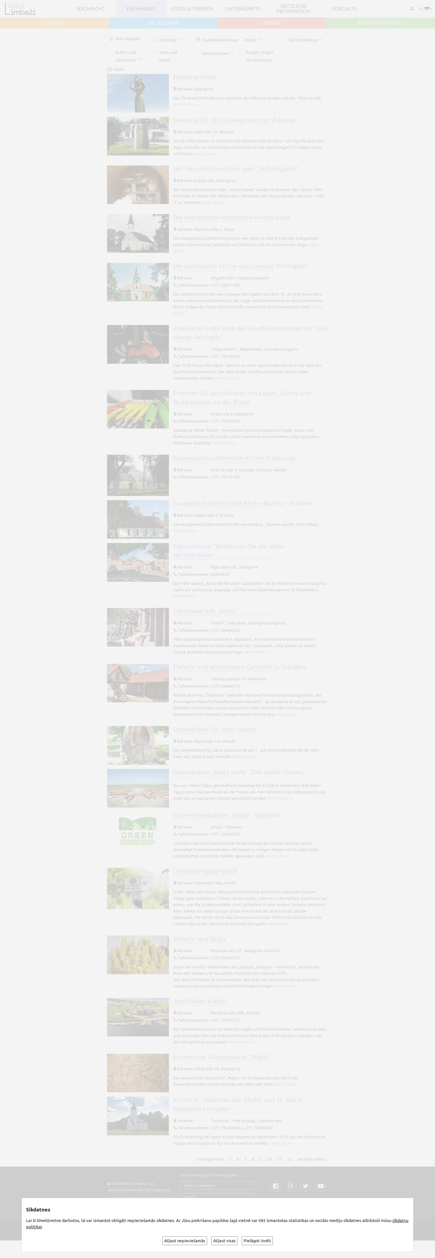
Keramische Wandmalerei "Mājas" (222, 1056)
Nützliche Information (293, 9)
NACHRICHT (91, 8)
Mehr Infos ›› (185, 104)
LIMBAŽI (272, 22)
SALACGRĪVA (163, 22)
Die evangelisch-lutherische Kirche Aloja (231, 217)
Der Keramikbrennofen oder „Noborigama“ (235, 168)
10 (269, 1159)
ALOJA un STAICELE (381, 22)
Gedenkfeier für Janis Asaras (215, 729)
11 (279, 1159)
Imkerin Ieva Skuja (199, 938)
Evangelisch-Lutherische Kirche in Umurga (234, 457)
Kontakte (344, 8)
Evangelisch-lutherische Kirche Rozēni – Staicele (242, 503)
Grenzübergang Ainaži (205, 871)
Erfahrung (141, 8)
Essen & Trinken (192, 8)
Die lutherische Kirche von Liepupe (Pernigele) (240, 265)
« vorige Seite (210, 1159)
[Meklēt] (411, 8)
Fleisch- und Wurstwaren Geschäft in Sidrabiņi (240, 666)
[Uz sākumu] (22, 9)
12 (289, 1159)
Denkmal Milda (194, 77)
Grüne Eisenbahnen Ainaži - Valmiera (226, 815)
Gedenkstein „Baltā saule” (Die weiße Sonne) (238, 772)
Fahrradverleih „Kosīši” (206, 611)
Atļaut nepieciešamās (184, 1240)
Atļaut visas (224, 1240)
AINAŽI (54, 22)
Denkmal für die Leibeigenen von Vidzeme (234, 120)
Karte (119, 69)
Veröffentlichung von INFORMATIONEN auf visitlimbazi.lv (139, 1187)
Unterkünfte (242, 8)
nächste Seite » (311, 1159)
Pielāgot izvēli (257, 1240)
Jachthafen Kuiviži (200, 1000)
